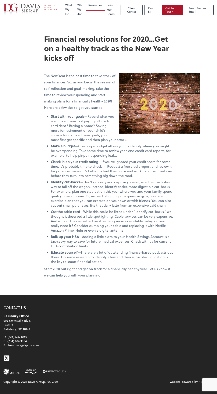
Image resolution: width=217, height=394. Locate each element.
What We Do (68, 9)
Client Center (131, 10)
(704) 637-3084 (17, 341)
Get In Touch (169, 10)
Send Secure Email (197, 10)
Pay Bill (150, 10)
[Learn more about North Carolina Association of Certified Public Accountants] (31, 372)
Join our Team (111, 9)
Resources (95, 5)
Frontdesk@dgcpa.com (23, 345)
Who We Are (80, 9)
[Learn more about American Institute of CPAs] (11, 372)
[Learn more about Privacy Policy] (54, 372)
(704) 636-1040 (17, 337)
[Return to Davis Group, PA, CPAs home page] (31, 10)
